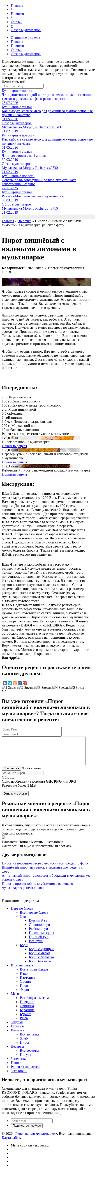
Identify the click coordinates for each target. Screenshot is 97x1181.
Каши (24, 973)
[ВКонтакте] (5, 683)
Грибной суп (38, 937)
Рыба (24, 1018)
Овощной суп (39, 925)
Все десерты (29, 1050)
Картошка (27, 977)
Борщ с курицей (41, 949)
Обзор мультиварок (26, 30)
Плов (24, 985)
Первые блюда (22, 908)
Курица (25, 1014)
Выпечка (18, 280)
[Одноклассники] (15, 683)
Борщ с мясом (39, 953)
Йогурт (25, 1054)
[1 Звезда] (10, 688)
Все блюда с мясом (34, 998)
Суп (23, 916)
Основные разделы (25, 37)
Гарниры (18, 1026)
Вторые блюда (22, 965)
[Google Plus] (25, 683)
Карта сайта (11, 1137)
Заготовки (19, 1071)
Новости (17, 14)
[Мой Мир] (20, 683)
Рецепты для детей (25, 1067)
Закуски (17, 1022)
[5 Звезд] (76, 688)
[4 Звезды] (60, 688)
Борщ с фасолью (41, 957)
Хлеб (24, 1038)
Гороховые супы (41, 933)
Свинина (27, 1006)
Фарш (24, 989)
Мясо (15, 994)
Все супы (36, 941)
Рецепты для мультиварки (35, 1133)
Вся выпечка (29, 1034)
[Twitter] (10, 683)
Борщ (24, 945)
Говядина (27, 1002)
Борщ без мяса (40, 961)
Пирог (16, 284)
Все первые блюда (34, 912)
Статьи (16, 22)
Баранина (27, 1010)
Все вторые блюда (34, 969)
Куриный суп (39, 920)
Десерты (17, 1046)
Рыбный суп (38, 929)
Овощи (25, 981)
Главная (17, 5)
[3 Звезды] (43, 688)
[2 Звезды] (26, 688)
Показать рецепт (14, 446)
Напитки (18, 1063)
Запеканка (19, 1059)
